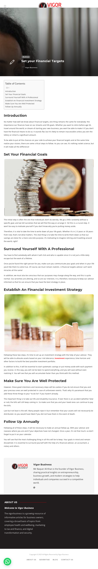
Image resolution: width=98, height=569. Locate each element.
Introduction (10, 91)
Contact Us (67, 560)
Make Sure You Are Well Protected (19, 103)
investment (60, 358)
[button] (7, 561)
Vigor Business (31, 67)
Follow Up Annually (13, 106)
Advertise (44, 560)
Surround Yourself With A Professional (21, 97)
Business (25, 57)
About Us (31, 560)
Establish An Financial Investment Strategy (23, 100)
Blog (55, 560)
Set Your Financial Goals (15, 94)
